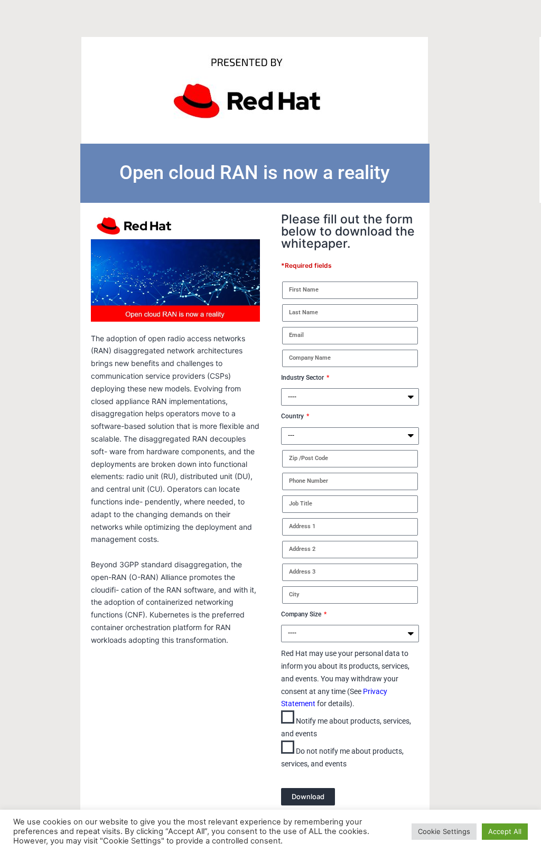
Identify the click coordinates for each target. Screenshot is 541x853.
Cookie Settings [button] (444, 831)
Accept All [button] (504, 831)
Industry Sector (303, 377)
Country (293, 416)
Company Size (302, 614)
